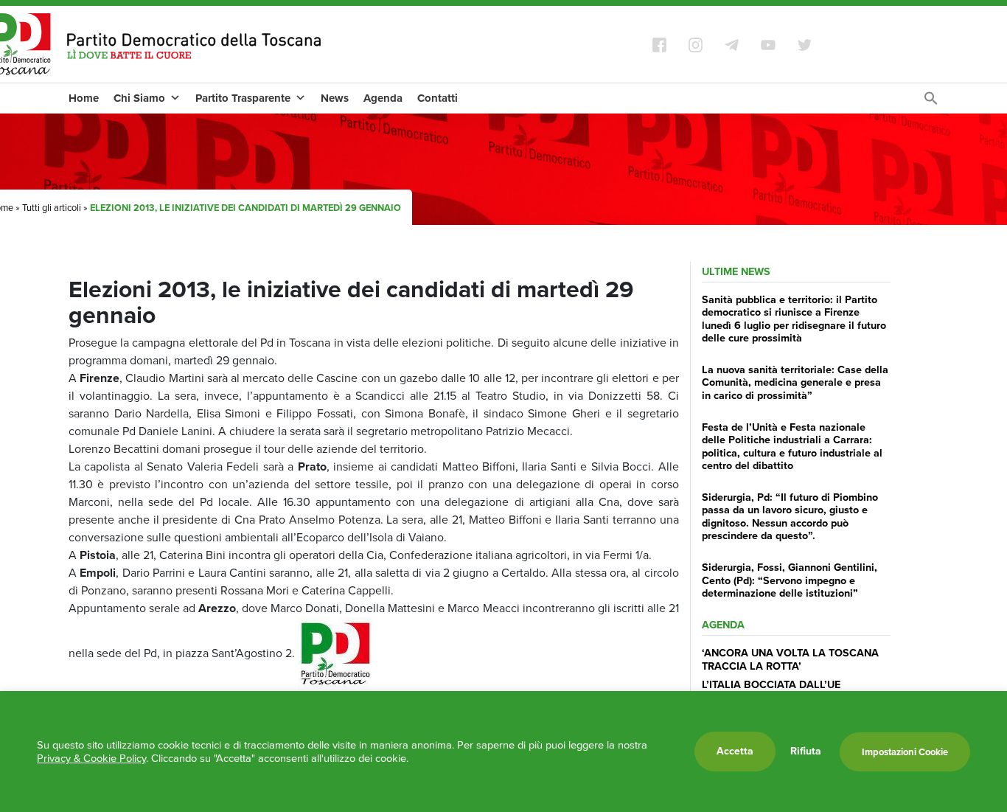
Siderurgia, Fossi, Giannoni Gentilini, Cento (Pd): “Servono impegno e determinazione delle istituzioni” (789, 580)
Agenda (383, 98)
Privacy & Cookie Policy (91, 758)
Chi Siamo (139, 98)
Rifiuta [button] (805, 751)
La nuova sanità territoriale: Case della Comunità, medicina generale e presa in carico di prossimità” (795, 382)
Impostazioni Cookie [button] (905, 752)
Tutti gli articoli (51, 208)
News (335, 98)
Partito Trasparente (242, 98)
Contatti (437, 98)
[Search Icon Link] (931, 102)
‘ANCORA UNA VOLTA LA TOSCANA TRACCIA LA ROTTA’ (790, 659)
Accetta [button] (735, 751)
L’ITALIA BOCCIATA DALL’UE (771, 684)
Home (84, 98)
